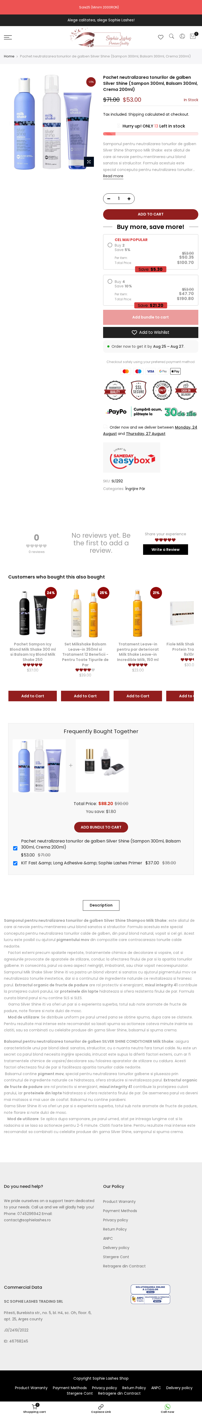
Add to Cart (32, 696)
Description (101, 905)
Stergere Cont (116, 1257)
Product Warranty (119, 1201)
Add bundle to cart (150, 317)
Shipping (136, 114)
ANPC (108, 1238)
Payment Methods (120, 1210)
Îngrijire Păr (135, 489)
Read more (113, 176)
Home (9, 56)
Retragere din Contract (124, 1266)
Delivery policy (116, 1247)
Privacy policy (115, 1220)
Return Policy (115, 1229)
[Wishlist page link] (160, 37)
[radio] (151, 254)
